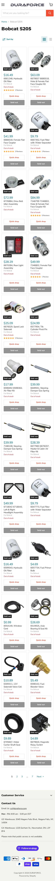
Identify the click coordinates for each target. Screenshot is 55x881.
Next (39, 776)
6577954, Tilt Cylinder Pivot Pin (38, 328)
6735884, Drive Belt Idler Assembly (13, 202)
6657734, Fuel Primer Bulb (40, 569)
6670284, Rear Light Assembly (13, 267)
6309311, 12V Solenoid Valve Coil (13, 685)
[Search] (50, 13)
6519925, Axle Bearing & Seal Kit (38, 627)
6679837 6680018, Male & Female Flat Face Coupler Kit (39, 81)
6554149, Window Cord (13, 627)
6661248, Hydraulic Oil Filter (13, 80)
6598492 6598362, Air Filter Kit (13, 389)
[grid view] (44, 39)
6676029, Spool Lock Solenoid (14, 328)
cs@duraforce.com (18, 808)
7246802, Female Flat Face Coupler (40, 267)
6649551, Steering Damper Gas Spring (39, 389)
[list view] (50, 39)
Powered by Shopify (27, 876)
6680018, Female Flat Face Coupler (14, 141)
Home (4, 22)
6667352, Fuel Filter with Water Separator (40, 141)
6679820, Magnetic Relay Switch (39, 743)
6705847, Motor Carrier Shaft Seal (12, 743)
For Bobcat (8, 84)
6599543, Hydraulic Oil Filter (13, 569)
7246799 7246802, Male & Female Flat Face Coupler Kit (39, 204)
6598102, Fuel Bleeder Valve (37, 685)
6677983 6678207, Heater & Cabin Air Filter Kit (39, 449)
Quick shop (14, 96)
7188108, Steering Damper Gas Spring (13, 447)
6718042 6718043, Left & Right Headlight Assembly (13, 509)
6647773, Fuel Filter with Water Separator (40, 508)
